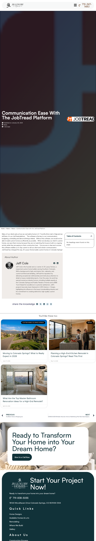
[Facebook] (54, 263)
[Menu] (75, 5)
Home (3, 228)
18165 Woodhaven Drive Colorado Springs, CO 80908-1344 (35, 503)
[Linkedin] (57, 263)
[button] (91, 236)
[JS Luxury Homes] (15, 5)
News (5, 125)
